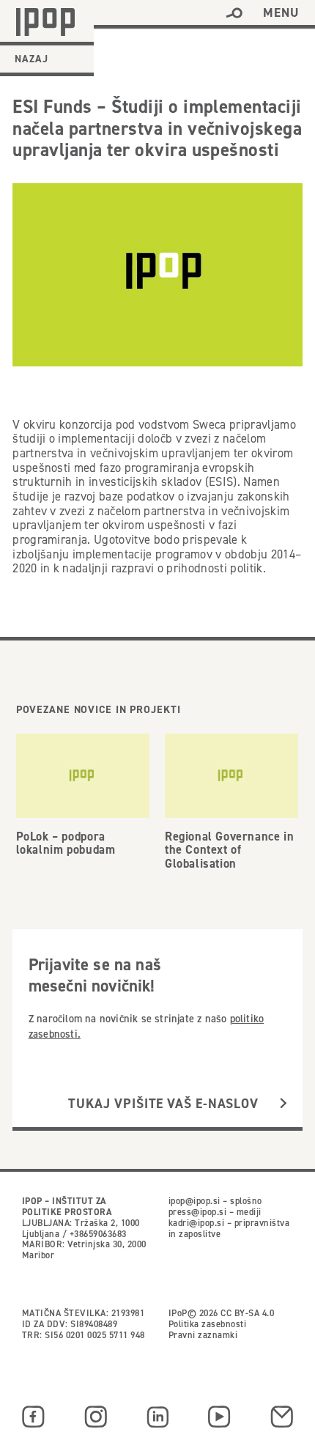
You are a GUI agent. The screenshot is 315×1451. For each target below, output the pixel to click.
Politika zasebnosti (207, 1323)
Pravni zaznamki (202, 1334)
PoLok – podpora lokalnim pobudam (66, 842)
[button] (234, 13)
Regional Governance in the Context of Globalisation (229, 849)
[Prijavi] (283, 1103)
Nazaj (31, 58)
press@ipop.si (197, 1211)
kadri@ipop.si (196, 1222)
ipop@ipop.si (194, 1200)
